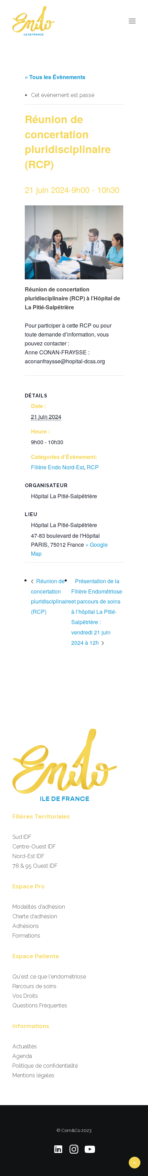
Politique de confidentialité (45, 1065)
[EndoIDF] (33, 20)
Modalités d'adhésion (38, 907)
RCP (93, 467)
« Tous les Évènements (55, 77)
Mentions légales (33, 1075)
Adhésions (25, 926)
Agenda (22, 1056)
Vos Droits (25, 996)
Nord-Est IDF (28, 856)
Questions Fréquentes (39, 1005)
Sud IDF (21, 837)
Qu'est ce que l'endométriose (49, 976)
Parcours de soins (34, 986)
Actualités (24, 1046)
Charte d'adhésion (34, 916)
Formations (26, 935)
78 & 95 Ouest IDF (34, 866)
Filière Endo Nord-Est (57, 467)
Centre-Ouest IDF (34, 846)
